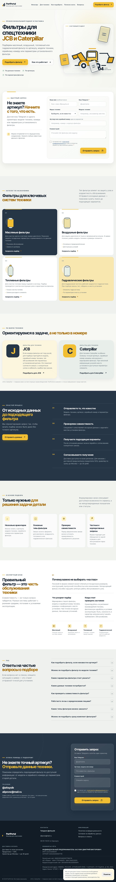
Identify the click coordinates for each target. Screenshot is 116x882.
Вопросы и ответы (85, 836)
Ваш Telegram (84, 100)
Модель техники (84, 109)
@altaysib (8, 787)
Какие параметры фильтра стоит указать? (70, 678)
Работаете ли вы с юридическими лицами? (71, 701)
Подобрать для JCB (33, 373)
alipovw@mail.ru (12, 791)
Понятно (107, 874)
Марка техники (55, 109)
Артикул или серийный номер (66, 119)
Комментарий (54, 129)
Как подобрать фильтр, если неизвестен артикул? (74, 662)
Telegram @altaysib (47, 831)
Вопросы (80, 5)
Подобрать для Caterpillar (93, 373)
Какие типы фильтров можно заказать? (69, 709)
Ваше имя (58, 100)
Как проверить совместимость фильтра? (70, 693)
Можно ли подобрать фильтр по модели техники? (74, 670)
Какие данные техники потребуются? (68, 686)
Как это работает (41, 62)
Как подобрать (56, 5)
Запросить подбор (13, 251)
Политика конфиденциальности (90, 831)
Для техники (44, 5)
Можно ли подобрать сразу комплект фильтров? (73, 716)
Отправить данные (15, 437)
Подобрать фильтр (103, 4)
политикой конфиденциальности (61, 142)
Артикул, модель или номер (83, 767)
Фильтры (34, 5)
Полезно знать (69, 5)
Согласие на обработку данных (89, 834)
